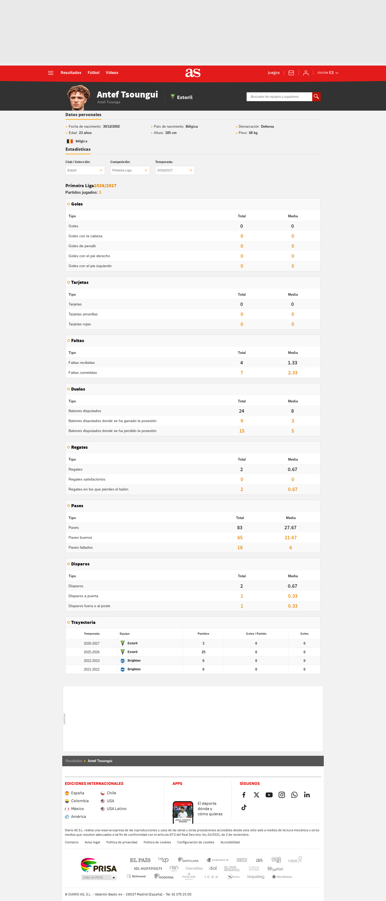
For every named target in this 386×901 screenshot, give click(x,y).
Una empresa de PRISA (99, 865)
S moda (211, 877)
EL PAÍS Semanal (231, 868)
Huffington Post (147, 868)
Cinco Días (192, 868)
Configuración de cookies (195, 842)
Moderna (136, 876)
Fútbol (94, 73)
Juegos (274, 73)
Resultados (71, 73)
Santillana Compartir (217, 859)
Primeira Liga (122, 170)
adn (276, 859)
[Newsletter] (291, 73)
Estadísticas (78, 149)
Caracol (295, 859)
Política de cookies (157, 842)
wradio (175, 868)
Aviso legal (92, 842)
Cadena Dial (212, 868)
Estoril (71, 170)
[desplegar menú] (50, 73)
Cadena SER (241, 859)
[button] (99, 877)
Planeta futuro (249, 868)
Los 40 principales (163, 859)
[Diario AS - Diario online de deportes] (193, 73)
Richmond (293, 868)
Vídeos (112, 73)
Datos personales (83, 114)
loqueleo (233, 877)
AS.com (259, 859)
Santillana (188, 859)
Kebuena (272, 868)
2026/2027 (165, 170)
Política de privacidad (121, 842)
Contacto (72, 842)
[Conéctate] (306, 73)
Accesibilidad (230, 842)
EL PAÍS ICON (188, 877)
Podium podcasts (164, 877)
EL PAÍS (140, 859)
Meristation (256, 877)
